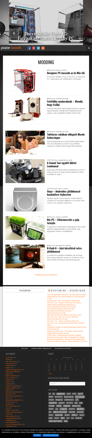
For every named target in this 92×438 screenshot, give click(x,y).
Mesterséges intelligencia (13, 400)
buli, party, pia (10, 363)
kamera (67, 406)
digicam (51, 400)
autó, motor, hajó (11, 361)
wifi (63, 418)
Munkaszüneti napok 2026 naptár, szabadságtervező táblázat (65, 337)
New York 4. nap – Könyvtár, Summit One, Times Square (64, 303)
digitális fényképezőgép (13, 369)
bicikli (51, 397)
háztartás (8, 384)
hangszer (8, 380)
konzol (51, 409)
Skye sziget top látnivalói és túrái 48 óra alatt (60, 309)
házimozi (61, 403)
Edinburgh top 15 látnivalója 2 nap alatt (59, 311)
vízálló (56, 418)
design (8, 367)
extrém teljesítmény (12, 376)
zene (68, 418)
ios (76, 403)
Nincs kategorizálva (12, 406)
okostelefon (60, 412)
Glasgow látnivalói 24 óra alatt (56, 313)
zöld (72, 418)
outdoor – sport (10, 410)
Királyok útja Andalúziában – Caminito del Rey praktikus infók (65, 339)
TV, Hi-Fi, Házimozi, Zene (13, 424)
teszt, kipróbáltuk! (11, 422)
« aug (50, 374)
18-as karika (9, 357)
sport (67, 415)
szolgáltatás (9, 420)
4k (54, 394)
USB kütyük (9, 426)
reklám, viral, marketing (13, 412)
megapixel (72, 409)
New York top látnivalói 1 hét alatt (57, 319)
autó (80, 394)
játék (58, 406)
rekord (8, 414)
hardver (8, 382)
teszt (82, 415)
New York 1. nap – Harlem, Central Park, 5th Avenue (63, 321)
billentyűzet (58, 397)
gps (77, 400)
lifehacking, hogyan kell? (13, 396)
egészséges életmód (12, 371)
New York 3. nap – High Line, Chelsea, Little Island (62, 317)
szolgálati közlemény (12, 418)
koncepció (9, 394)
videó (50, 418)
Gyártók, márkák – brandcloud (41, 348)
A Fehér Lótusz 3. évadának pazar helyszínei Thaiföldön (64, 335)
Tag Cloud (24, 348)
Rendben (37, 435)
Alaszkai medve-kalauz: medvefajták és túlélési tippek (63, 301)
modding (8, 404)
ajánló (8, 359)
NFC (50, 412)
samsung (59, 415)
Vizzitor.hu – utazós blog (68, 290)
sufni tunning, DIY (11, 416)
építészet (79, 418)
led (57, 409)
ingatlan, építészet (11, 388)
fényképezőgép (69, 400)
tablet (75, 415)
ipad (80, 403)
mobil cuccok (10, 402)
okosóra (72, 412)
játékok (8, 390)
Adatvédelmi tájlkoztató (51, 435)
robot (51, 415)
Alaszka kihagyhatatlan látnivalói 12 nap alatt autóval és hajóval (66, 294)
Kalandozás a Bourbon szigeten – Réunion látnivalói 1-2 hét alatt (67, 341)
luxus (7, 398)
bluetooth (68, 397)
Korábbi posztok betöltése (46, 275)
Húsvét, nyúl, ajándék (12, 386)
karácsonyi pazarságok (13, 392)
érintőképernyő (55, 421)
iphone (51, 406)
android (61, 394)
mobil (80, 409)
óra (7, 408)
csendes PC (9, 365)
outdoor (80, 412)
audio (74, 394)
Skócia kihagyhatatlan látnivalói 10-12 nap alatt (61, 307)
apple (68, 394)
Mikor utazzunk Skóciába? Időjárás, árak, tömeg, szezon (64, 315)
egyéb (8, 374)
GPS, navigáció (10, 378)
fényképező (59, 400)
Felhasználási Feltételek (63, 348)
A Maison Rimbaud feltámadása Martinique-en (61, 305)
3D (50, 394)
